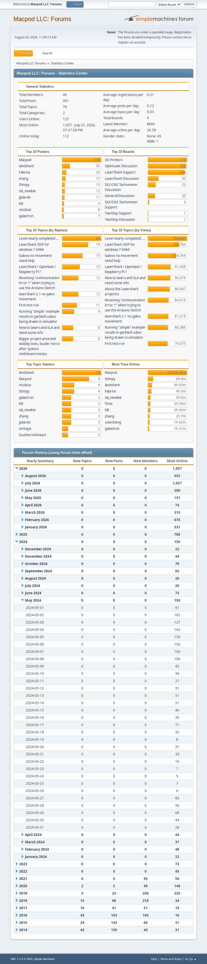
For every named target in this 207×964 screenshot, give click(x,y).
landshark (26, 166)
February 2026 (37, 519)
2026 (23, 468)
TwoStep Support (118, 213)
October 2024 (36, 563)
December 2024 (38, 549)
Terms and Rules (171, 959)
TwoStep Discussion (120, 219)
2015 (23, 922)
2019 (23, 893)
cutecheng (113, 422)
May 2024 (33, 600)
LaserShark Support (120, 172)
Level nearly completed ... (39, 238)
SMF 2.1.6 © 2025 (21, 958)
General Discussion (119, 195)
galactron (26, 216)
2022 (23, 871)
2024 (23, 541)
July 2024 (32, 585)
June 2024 (33, 593)
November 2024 (38, 556)
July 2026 (32, 483)
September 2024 (38, 571)
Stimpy (24, 184)
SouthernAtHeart (32, 435)
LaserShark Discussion (122, 178)
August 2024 (35, 578)
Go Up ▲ (191, 959)
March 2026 (35, 512)
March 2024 (35, 842)
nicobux (25, 209)
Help (154, 959)
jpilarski (25, 197)
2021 (23, 878)
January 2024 (36, 856)
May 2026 (33, 498)
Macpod (25, 160)
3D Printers (114, 160)
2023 (23, 864)
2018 (23, 900)
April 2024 (33, 834)
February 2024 (37, 849)
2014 (23, 930)
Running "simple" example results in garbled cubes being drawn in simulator (39, 316)
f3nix (109, 403)
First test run (29, 305)
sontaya (25, 428)
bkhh (151, 124)
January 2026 (36, 527)
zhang (23, 178)
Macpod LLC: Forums (42, 18)
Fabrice (24, 172)
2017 (23, 908)
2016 (23, 915)
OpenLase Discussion (121, 166)
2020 (23, 886)
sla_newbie (27, 191)
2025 (23, 534)
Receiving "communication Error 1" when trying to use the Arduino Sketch (39, 283)
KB (21, 203)
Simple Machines (44, 958)
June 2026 (33, 490)
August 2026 (35, 476)
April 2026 (33, 505)
